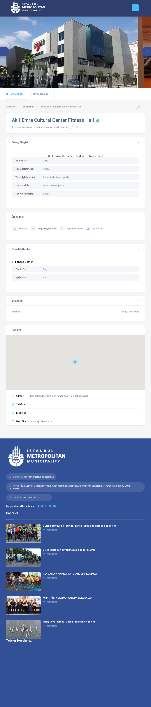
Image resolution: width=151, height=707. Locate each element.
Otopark (23, 228)
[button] (72, 81)
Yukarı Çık (16, 94)
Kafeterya (98, 228)
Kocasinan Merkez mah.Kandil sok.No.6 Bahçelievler (41, 127)
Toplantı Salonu (74, 228)
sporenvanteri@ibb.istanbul (38, 476)
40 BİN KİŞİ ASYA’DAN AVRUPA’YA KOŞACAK (67, 597)
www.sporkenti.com (42, 421)
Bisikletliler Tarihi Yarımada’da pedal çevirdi (69, 549)
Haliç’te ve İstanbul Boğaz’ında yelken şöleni (69, 621)
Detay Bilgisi (40, 94)
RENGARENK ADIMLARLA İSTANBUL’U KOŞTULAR (70, 573)
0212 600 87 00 (31, 497)
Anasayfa (10, 106)
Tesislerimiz (28, 106)
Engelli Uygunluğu (47, 228)
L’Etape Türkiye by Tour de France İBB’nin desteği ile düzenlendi (80, 525)
